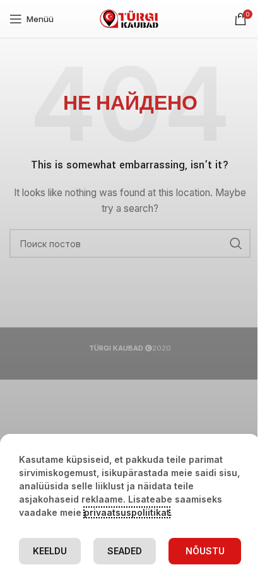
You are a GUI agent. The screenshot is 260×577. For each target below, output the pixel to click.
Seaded (124, 550)
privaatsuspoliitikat (127, 512)
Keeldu (50, 550)
